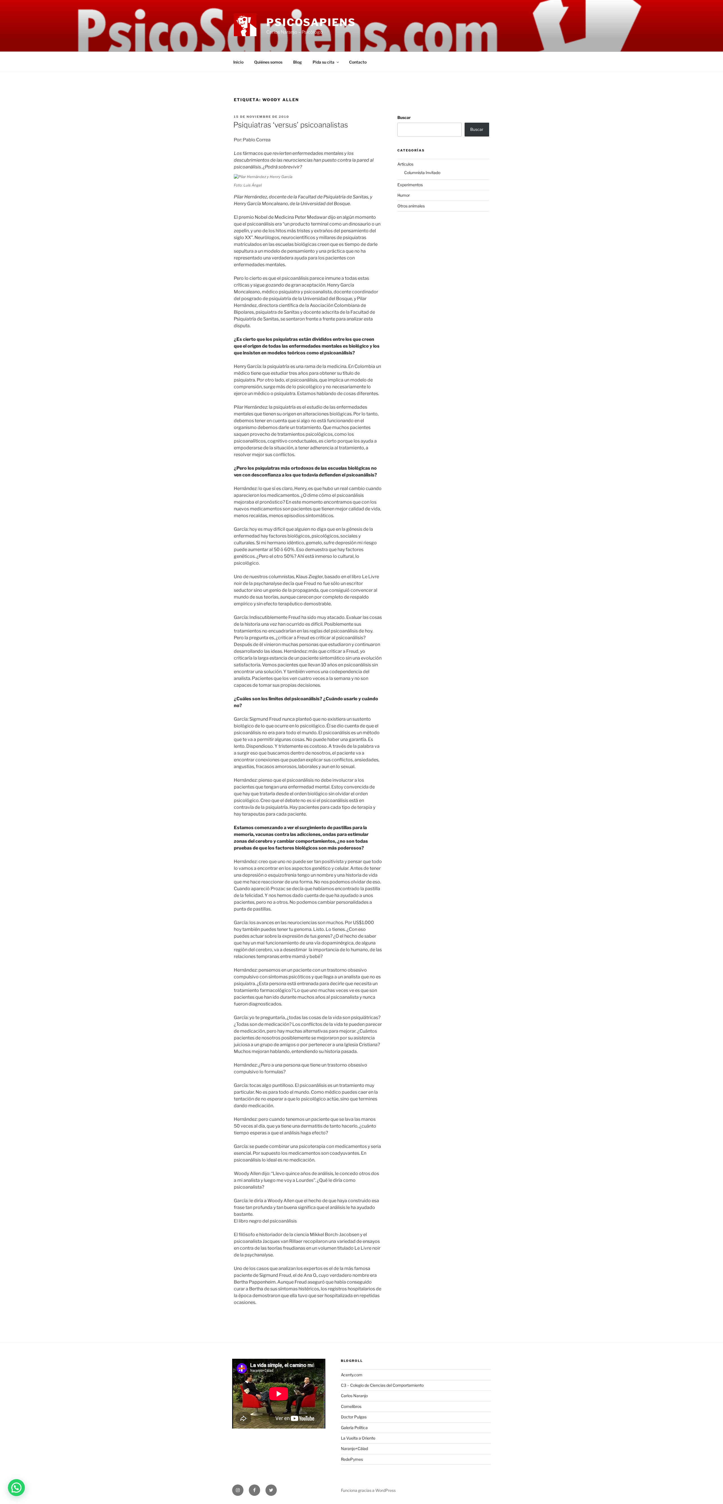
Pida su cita (323, 62)
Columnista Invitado (422, 172)
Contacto (358, 62)
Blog (297, 62)
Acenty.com (351, 1374)
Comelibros (351, 1406)
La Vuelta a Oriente (358, 1438)
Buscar (404, 117)
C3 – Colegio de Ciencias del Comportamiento (382, 1385)
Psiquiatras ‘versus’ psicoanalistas (290, 124)
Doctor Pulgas (354, 1416)
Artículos (405, 164)
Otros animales (411, 205)
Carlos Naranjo (354, 1395)
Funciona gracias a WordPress (368, 1490)
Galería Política (354, 1427)
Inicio (238, 62)
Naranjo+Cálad (354, 1448)
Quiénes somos (268, 62)
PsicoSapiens (311, 22)
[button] (16, 1487)
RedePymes (352, 1459)
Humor (403, 195)
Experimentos (410, 184)
